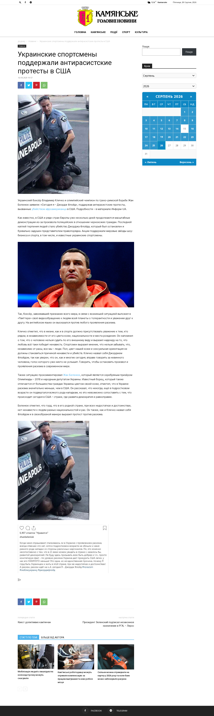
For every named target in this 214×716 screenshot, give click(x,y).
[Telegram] (30, 2)
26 (161, 145)
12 (161, 128)
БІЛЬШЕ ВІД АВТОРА (52, 637)
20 (169, 137)
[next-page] (25, 689)
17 (146, 137)
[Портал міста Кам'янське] (107, 16)
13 (169, 128)
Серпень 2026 (169, 96)
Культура (141, 32)
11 (153, 128)
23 (192, 137)
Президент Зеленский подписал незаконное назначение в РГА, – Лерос (108, 624)
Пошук (145, 46)
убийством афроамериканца (49, 209)
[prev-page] (20, 689)
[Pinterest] (36, 85)
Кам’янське (98, 32)
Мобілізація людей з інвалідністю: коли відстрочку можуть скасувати (36, 675)
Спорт (126, 32)
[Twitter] (28, 85)
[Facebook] (25, 2)
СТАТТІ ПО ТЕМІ (28, 637)
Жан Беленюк (71, 374)
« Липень (150, 162)
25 (153, 145)
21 (177, 137)
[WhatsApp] (44, 85)
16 (192, 128)
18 (153, 137)
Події (113, 32)
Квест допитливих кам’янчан (34, 622)
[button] (20, 2)
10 (146, 128)
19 (161, 136)
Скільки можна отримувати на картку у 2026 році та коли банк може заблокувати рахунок (114, 675)
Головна (80, 32)
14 (177, 128)
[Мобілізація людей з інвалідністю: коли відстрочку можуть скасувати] (36, 656)
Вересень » (187, 162)
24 (146, 145)
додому (21, 41)
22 (184, 137)
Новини (32, 41)
